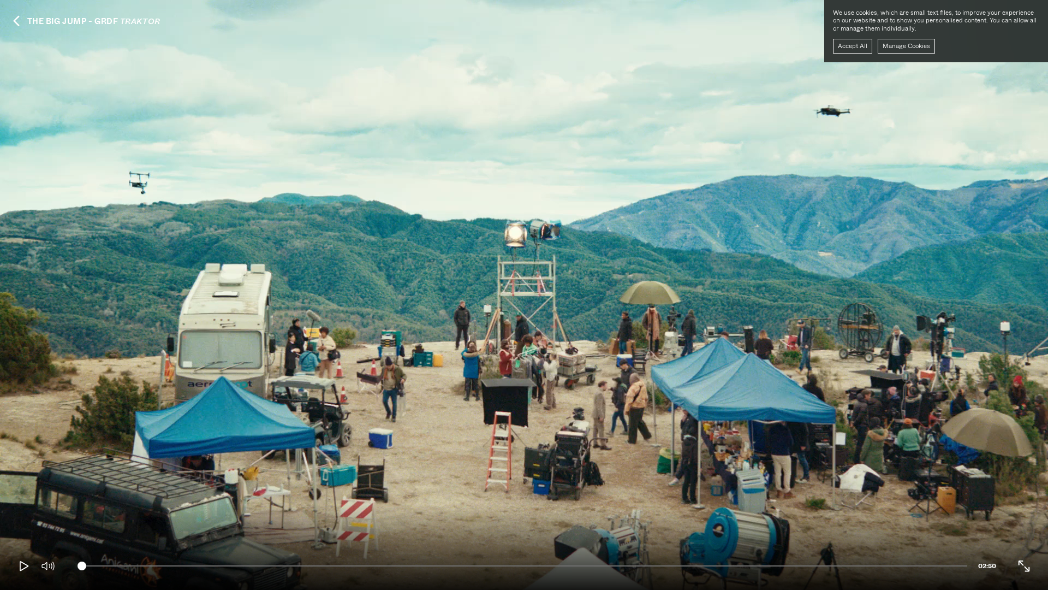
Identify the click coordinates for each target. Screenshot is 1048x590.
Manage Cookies (906, 46)
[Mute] (48, 566)
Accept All (852, 46)
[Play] (24, 566)
